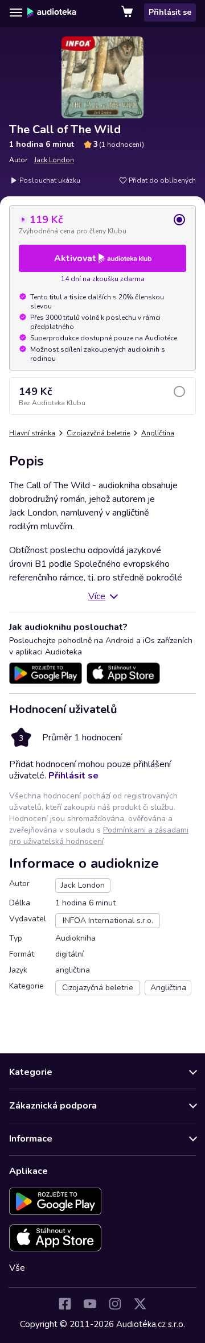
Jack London (54, 159)
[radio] (102, 224)
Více (96, 596)
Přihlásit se (170, 12)
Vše (17, 1268)
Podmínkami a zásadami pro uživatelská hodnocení (98, 836)
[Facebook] (65, 1304)
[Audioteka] (51, 12)
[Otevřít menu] (16, 12)
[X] (140, 1304)
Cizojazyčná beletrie (98, 433)
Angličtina (157, 433)
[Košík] (128, 12)
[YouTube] (90, 1304)
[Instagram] (115, 1304)
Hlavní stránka (32, 433)
